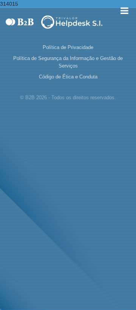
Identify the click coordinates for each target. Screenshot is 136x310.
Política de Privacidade (68, 47)
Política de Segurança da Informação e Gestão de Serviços (68, 62)
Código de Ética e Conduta (68, 77)
